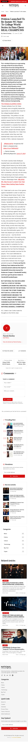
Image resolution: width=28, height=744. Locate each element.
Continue (9, 399)
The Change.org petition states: (11, 104)
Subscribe (15, 476)
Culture (3, 687)
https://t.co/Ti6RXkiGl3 (10, 148)
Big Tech (3, 692)
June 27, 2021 (21, 153)
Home (2, 11)
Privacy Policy (4, 709)
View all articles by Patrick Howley (12, 342)
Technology (4, 689)
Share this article (8, 350)
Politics (3, 685)
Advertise (3, 706)
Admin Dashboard (5, 714)
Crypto (3, 694)
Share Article (7, 40)
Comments (23, 350)
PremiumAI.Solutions (16, 737)
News (7, 11)
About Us (3, 702)
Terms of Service (5, 711)
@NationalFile (8, 143)
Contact (3, 704)
